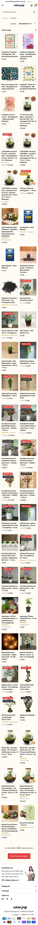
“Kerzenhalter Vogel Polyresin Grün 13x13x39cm (27, 687)
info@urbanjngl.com (11, 880)
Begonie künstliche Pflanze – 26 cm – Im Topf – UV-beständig (27, 655)
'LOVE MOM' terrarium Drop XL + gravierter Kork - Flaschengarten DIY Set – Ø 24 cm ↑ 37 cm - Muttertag (9, 156)
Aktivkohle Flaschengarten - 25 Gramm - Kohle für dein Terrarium (27, 269)
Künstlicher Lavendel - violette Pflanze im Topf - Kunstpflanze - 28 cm (10, 525)
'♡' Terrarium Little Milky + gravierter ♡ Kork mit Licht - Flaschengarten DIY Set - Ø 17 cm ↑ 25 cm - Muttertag (28, 120)
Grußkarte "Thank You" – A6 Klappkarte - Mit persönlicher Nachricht (28, 87)
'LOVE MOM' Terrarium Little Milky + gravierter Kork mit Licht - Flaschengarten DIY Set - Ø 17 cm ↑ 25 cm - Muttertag (28, 157)
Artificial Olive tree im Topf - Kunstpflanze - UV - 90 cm (27, 556)
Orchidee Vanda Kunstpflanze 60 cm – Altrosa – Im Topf (10, 588)
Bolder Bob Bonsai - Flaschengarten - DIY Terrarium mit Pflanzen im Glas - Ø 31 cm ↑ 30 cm (9, 790)
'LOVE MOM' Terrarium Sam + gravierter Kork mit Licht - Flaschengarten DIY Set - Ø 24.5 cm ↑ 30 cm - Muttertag (9, 193)
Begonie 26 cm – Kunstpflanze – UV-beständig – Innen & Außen (10, 687)
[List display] (35, 30)
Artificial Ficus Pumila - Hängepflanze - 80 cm (10, 394)
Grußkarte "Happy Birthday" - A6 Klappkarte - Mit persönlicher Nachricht (28, 55)
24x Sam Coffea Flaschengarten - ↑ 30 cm (28, 189)
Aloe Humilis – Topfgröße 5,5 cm (27, 332)
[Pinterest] (7, 899)
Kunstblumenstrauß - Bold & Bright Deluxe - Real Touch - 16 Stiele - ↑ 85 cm (9, 427)
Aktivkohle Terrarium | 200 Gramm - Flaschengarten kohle (9, 300)
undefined (30, 1)
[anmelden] (32, 5)
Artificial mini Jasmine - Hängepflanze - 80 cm (28, 524)
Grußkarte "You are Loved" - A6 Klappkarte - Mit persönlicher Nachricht (10, 118)
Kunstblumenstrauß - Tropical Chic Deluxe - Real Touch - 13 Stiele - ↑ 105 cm (28, 494)
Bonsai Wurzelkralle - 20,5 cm (27, 824)
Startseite (5, 18)
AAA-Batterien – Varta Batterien (9, 267)
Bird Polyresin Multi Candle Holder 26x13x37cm (8, 717)
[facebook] (11, 899)
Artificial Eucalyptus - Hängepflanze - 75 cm (27, 362)
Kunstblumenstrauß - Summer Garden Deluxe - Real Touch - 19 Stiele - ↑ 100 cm (10, 494)
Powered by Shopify (27, 911)
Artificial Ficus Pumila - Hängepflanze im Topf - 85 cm (28, 396)
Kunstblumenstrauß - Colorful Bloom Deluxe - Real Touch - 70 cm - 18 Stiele (27, 427)
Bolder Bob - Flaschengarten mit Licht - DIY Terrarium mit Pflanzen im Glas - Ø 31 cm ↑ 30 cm (28, 752)
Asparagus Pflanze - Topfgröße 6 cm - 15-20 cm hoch (28, 618)
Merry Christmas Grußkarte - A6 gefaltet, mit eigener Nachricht (10, 87)
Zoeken (34, 12)
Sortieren (13, 24)
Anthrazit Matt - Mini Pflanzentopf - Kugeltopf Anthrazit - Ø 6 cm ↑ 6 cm (9, 364)
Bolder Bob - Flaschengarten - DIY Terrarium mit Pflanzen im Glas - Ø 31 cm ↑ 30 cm (10, 751)
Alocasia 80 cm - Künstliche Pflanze (26, 299)
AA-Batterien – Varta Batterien (27, 228)
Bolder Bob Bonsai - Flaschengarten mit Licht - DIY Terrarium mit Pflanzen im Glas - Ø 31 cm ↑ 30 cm (28, 790)
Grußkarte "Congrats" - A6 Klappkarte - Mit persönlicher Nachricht (10, 54)
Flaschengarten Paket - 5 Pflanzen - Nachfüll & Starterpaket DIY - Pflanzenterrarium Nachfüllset (10, 231)
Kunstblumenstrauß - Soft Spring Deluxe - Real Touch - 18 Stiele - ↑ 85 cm (28, 462)
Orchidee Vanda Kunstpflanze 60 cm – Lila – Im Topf (28, 588)
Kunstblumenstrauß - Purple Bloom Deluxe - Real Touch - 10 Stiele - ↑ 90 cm (9, 462)
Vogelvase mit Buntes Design (27, 716)
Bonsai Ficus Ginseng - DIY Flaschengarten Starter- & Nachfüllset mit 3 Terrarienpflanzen (10, 828)
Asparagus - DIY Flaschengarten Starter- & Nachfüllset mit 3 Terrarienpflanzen (9, 619)
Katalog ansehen (3, 5)
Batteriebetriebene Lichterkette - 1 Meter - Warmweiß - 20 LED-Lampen (9, 656)
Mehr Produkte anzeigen (19, 856)
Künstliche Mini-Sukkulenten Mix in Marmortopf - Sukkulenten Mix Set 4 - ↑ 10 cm (9, 557)
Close (19, 886)
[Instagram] (2, 899)
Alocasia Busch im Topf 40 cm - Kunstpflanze (10, 332)
